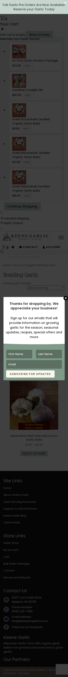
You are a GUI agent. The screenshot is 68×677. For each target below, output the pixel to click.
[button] (34, 3)
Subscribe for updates (30, 374)
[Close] (65, 296)
